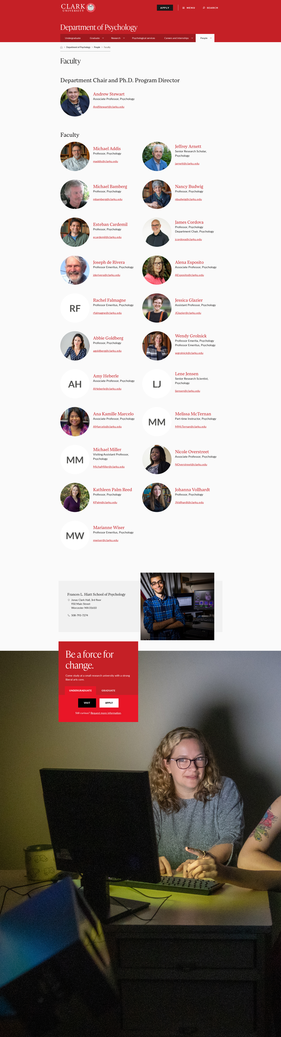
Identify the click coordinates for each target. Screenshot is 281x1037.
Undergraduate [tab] (80, 690)
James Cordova (189, 222)
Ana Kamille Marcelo (113, 413)
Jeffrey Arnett (188, 146)
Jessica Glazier (189, 300)
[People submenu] (210, 38)
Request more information (106, 713)
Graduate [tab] (108, 690)
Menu (191, 7)
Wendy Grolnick (191, 335)
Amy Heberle (106, 375)
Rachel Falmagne (109, 300)
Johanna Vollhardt (192, 489)
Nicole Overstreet (192, 451)
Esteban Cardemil (110, 224)
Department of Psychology (98, 27)
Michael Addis (107, 148)
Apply (165, 7)
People (97, 47)
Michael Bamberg (110, 186)
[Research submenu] (123, 38)
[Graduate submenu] (103, 38)
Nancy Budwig (189, 186)
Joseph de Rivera (109, 262)
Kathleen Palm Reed (112, 489)
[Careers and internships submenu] (192, 38)
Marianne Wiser (109, 527)
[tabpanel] (98, 706)
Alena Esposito (189, 262)
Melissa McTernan (193, 413)
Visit (87, 702)
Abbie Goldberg (108, 338)
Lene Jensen (186, 373)
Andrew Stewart (109, 94)
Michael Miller (107, 449)
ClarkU (61, 47)
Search (212, 7)
